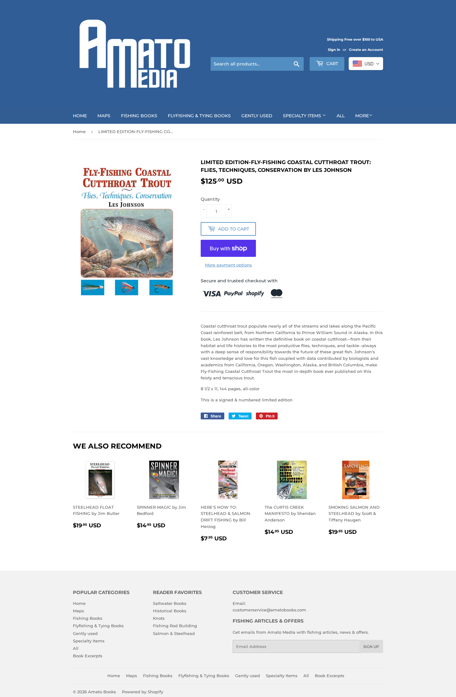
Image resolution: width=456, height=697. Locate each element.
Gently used (256, 115)
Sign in (334, 49)
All (341, 115)
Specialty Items (302, 115)
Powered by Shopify (142, 691)
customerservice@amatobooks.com (269, 609)
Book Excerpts (87, 655)
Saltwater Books (169, 603)
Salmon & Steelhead (174, 633)
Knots (159, 618)
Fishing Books (139, 115)
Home (80, 115)
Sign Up (371, 646)
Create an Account (366, 49)
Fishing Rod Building (175, 625)
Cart (331, 63)
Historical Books (169, 610)
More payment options (228, 264)
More (362, 115)
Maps (103, 115)
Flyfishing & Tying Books (199, 115)
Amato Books (102, 691)
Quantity (210, 199)
